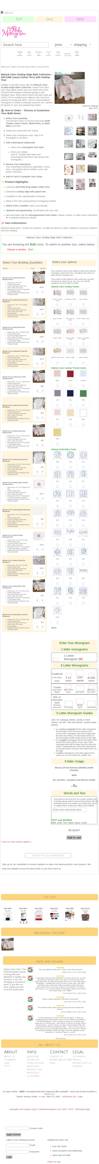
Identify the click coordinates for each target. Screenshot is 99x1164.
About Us (9, 1056)
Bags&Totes (29, 53)
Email (32, 1145)
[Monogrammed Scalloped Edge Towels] (92, 182)
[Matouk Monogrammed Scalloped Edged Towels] (80, 183)
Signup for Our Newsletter (48, 855)
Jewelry (67, 54)
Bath (30, 249)
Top (19, 19)
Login (7, 1066)
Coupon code (36, 1128)
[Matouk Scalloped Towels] (92, 116)
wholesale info (69, 1096)
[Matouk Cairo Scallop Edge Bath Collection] (80, 130)
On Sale (49, 897)
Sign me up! (54, 1162)
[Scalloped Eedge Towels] (92, 153)
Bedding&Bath (39, 53)
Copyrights (79, 1056)
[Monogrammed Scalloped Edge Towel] (92, 167)
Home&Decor (58, 53)
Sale (49, 19)
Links (7, 1063)
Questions (33, 1056)
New (80, 19)
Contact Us (56, 1056)
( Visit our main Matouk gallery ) (16, 842)
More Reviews (61, 1038)
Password (34, 1152)
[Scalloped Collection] (80, 168)
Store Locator (35, 1063)
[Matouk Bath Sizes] (80, 116)
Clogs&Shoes (48, 53)
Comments (10, 1060)
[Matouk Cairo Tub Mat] (69, 117)
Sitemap (79, 1109)
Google (86, 1109)
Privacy (77, 1060)
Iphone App (33, 1060)
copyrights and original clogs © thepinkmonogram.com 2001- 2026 (41, 1109)
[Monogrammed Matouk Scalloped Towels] (69, 183)
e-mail (42, 1096)
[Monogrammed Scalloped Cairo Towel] (69, 130)
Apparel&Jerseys (20, 53)
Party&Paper (77, 53)
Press (52, 1063)
